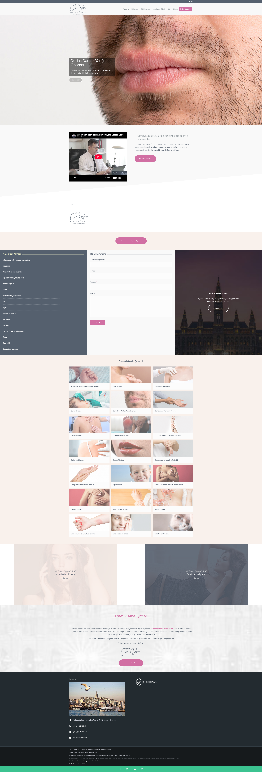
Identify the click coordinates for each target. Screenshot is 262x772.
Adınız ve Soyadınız (97, 260)
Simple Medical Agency (83, 761)
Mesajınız (93, 293)
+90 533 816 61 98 (80, 732)
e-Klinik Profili (94, 761)
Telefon (93, 282)
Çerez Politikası (82, 764)
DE (192, 1)
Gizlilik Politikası (73, 764)
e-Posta (93, 271)
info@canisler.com (80, 738)
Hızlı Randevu (75, 80)
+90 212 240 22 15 (79, 726)
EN (189, 1)
